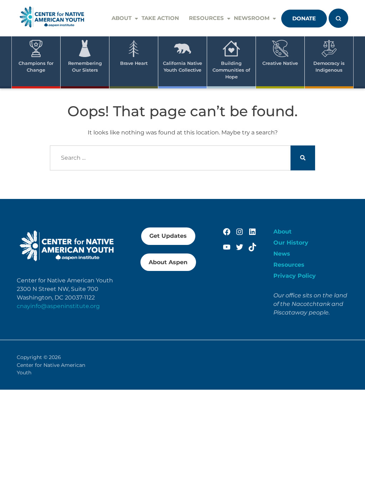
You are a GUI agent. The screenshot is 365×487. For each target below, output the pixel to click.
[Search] (303, 158)
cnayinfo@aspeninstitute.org (58, 306)
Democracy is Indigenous (329, 67)
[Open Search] (338, 18)
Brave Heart (134, 63)
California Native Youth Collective (182, 67)
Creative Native (280, 63)
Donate (304, 18)
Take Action (160, 18)
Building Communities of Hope (231, 70)
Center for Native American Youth (51, 369)
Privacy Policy (294, 275)
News (281, 253)
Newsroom (251, 18)
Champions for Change (36, 67)
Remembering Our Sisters (85, 67)
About (122, 18)
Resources (206, 18)
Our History (290, 242)
